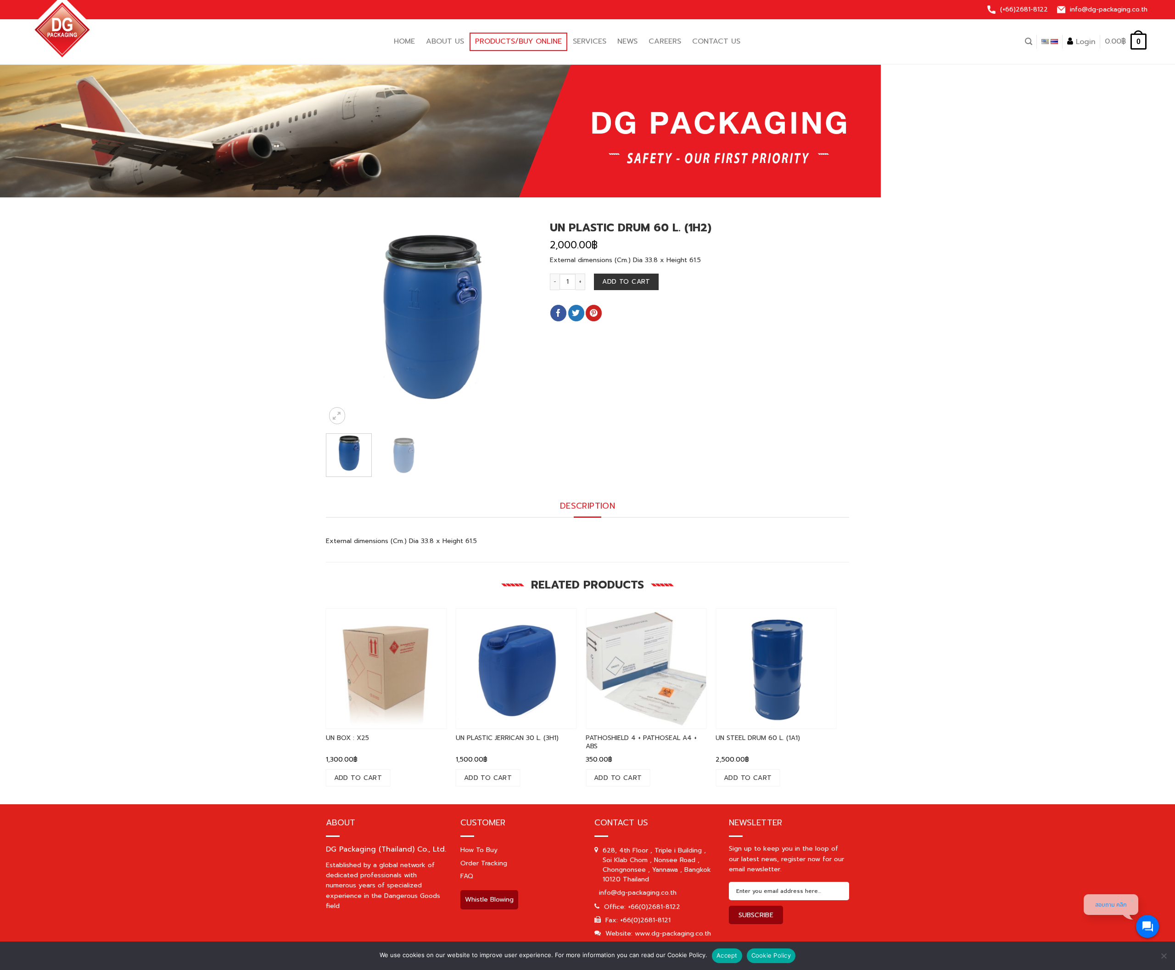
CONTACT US (716, 41)
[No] (1163, 959)
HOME (404, 41)
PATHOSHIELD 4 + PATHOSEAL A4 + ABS (641, 742)
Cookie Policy (771, 955)
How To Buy (479, 850)
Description (587, 505)
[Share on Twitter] (576, 313)
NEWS (627, 41)
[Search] (1028, 41)
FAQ (466, 876)
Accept (727, 955)
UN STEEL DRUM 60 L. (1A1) (758, 738)
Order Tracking (483, 863)
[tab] (587, 506)
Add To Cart (626, 281)
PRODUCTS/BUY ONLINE (518, 41)
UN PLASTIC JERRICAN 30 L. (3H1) (507, 738)
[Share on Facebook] (558, 313)
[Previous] (319, 321)
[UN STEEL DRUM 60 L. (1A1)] (776, 669)
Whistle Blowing (489, 899)
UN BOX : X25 (347, 738)
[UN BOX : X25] (386, 669)
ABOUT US (445, 41)
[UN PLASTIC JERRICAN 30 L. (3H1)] (516, 669)
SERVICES (589, 41)
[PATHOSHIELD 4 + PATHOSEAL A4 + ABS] (646, 669)
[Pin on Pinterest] (594, 313)
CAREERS (665, 41)
